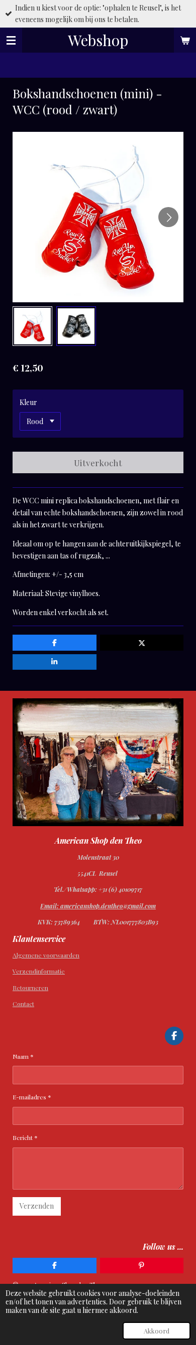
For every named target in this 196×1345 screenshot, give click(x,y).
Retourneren (30, 988)
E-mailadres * (32, 1097)
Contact (23, 1004)
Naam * (23, 1056)
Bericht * (25, 1137)
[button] (32, 326)
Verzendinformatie (39, 971)
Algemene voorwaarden (46, 955)
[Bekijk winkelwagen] (185, 40)
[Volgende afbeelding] (168, 217)
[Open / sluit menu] (11, 40)
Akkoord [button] (156, 1330)
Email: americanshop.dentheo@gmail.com (98, 906)
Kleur (28, 402)
